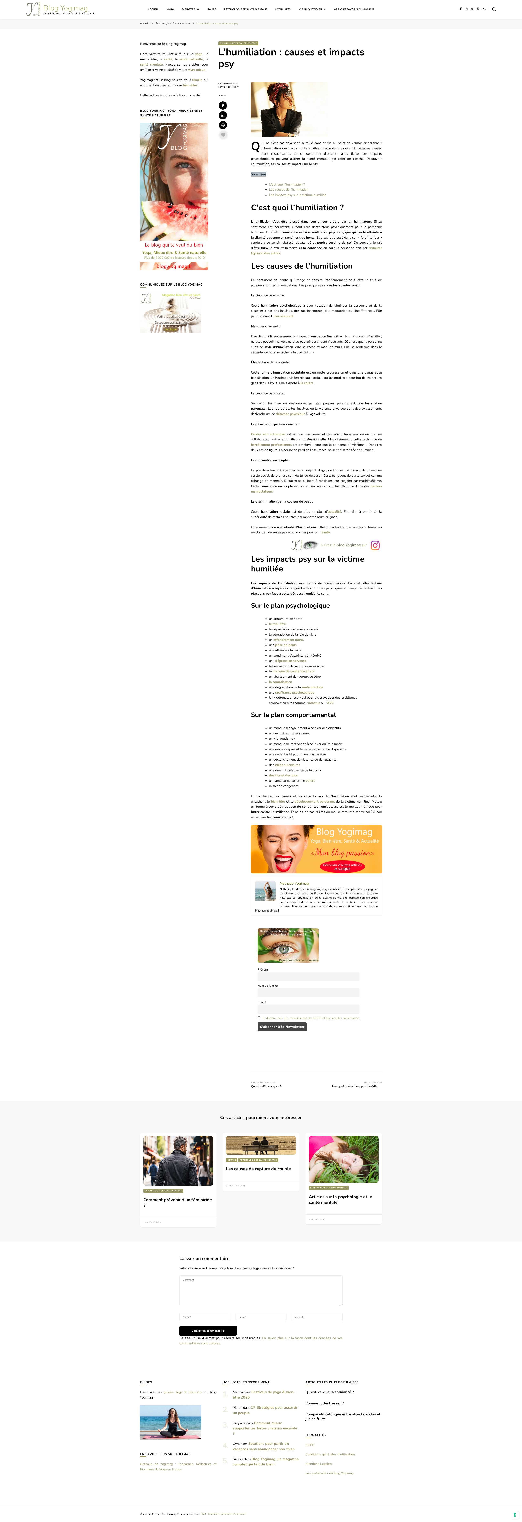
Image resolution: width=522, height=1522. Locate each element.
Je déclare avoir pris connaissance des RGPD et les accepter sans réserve (311, 1018)
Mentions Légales (318, 1464)
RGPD (310, 1445)
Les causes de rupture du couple (258, 1169)
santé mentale (312, 687)
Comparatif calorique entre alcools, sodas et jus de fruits (342, 1416)
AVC (330, 703)
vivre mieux (196, 70)
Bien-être (188, 9)
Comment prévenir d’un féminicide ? (177, 1202)
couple (231, 1160)
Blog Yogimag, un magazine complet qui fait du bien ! (266, 1461)
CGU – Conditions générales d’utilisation (223, 1514)
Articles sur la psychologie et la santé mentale (340, 1199)
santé (326, 532)
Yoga (170, 9)
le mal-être (277, 624)
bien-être (278, 801)
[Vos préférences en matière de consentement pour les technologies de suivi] (515, 1515)
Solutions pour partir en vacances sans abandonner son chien (264, 1446)
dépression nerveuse (290, 661)
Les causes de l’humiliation (289, 189)
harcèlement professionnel (271, 444)
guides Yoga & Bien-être (183, 1392)
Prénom (263, 969)
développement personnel (315, 801)
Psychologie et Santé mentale (245, 9)
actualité (334, 511)
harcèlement (283, 316)
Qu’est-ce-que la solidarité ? (329, 1392)
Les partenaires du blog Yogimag (329, 1473)
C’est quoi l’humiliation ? (287, 184)
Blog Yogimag (65, 8)
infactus (314, 703)
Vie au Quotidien (310, 9)
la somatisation (280, 682)
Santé (211, 9)
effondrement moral (288, 640)
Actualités (283, 9)
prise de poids (286, 645)
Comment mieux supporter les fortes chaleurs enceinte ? (265, 1428)
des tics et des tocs (283, 775)
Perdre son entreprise (268, 434)
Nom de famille (268, 986)
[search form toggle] (494, 9)
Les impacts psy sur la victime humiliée (297, 195)
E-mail (262, 1002)
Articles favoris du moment (354, 9)
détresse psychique (290, 414)
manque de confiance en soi (293, 671)
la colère (306, 383)
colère (310, 780)
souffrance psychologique (294, 692)
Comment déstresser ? (324, 1403)
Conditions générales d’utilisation (330, 1454)
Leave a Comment (231, 87)
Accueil (153, 9)
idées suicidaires (287, 765)
